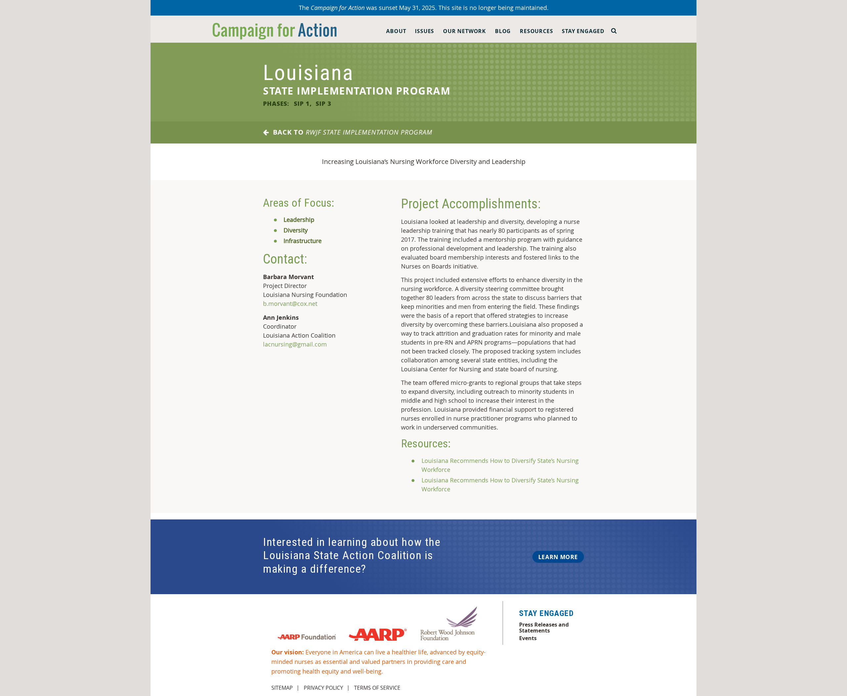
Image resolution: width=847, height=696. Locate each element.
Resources (536, 31)
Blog (503, 31)
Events (528, 638)
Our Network (464, 31)
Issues (424, 31)
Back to (350, 132)
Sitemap (282, 687)
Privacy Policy (323, 687)
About (396, 31)
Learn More (558, 557)
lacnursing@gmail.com (295, 344)
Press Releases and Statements (544, 627)
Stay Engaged (583, 31)
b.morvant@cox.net (290, 303)
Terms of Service (377, 687)
